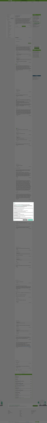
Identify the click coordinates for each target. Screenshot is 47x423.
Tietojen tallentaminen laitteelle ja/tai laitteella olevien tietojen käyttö (20, 211)
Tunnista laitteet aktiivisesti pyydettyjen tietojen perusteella (19, 214)
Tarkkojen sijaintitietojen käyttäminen (17, 213)
